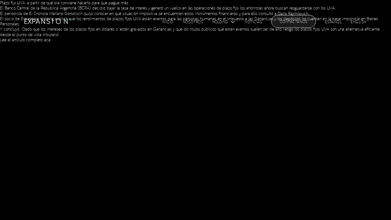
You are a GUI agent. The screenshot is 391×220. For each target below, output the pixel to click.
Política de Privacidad (141, 20)
